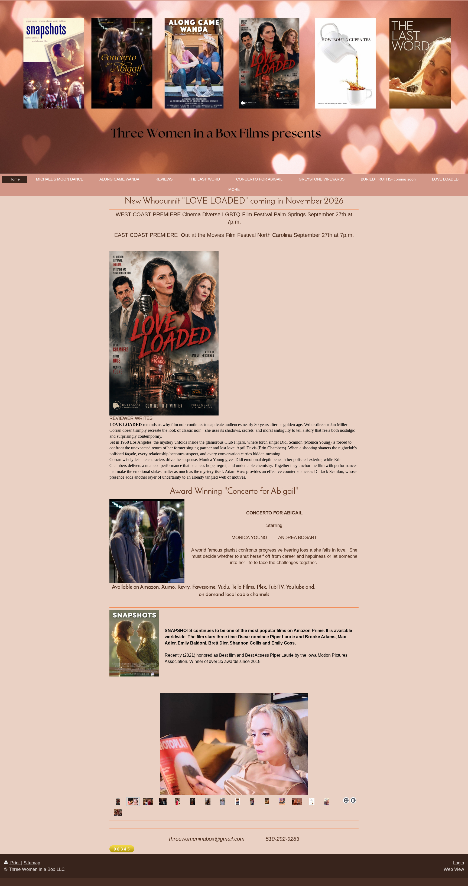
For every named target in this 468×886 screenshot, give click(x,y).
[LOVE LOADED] (234, 744)
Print (15, 862)
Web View (454, 869)
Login (458, 862)
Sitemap (32, 862)
